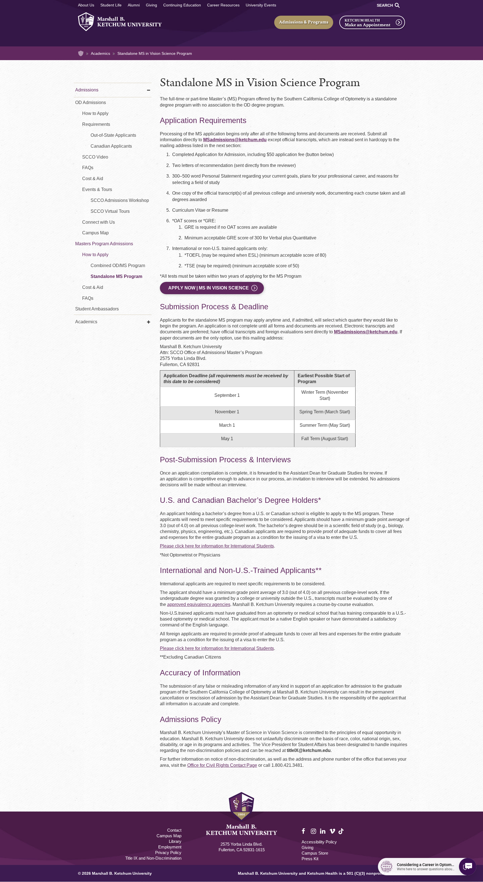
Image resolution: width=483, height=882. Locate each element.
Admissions (86, 90)
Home (81, 53)
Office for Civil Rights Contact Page (222, 765)
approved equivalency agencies (198, 604)
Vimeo (332, 831)
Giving (151, 5)
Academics (100, 53)
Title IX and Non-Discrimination (153, 858)
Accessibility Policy (319, 841)
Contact (174, 830)
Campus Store (315, 853)
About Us (86, 5)
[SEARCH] (397, 5)
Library (175, 841)
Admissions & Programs (303, 22)
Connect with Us (98, 222)
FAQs (87, 167)
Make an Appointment (367, 25)
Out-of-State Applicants (113, 135)
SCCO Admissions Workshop (120, 200)
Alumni (134, 5)
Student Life (111, 5)
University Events (261, 5)
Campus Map (95, 232)
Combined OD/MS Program (118, 265)
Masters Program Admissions (104, 243)
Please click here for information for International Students (217, 546)
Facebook (305, 831)
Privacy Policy (168, 852)
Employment (169, 847)
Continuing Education (182, 5)
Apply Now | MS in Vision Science (208, 288)
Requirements (96, 124)
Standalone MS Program (116, 276)
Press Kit (310, 858)
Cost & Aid (92, 178)
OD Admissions (90, 102)
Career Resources (223, 5)
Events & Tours (97, 189)
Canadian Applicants (111, 146)
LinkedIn (323, 831)
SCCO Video (95, 157)
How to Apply (95, 113)
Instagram (314, 831)
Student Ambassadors (97, 308)
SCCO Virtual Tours (110, 211)
